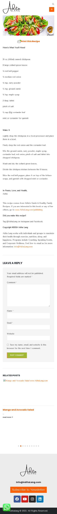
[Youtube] (24, 499)
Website (10, 334)
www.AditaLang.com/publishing (28, 210)
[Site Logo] (10, 7)
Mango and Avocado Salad (18, 409)
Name (10, 311)
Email (10, 323)
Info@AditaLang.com (23, 247)
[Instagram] (32, 499)
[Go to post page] (28, 392)
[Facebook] (17, 499)
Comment (12, 282)
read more (7, 417)
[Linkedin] (40, 499)
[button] (53, 4)
